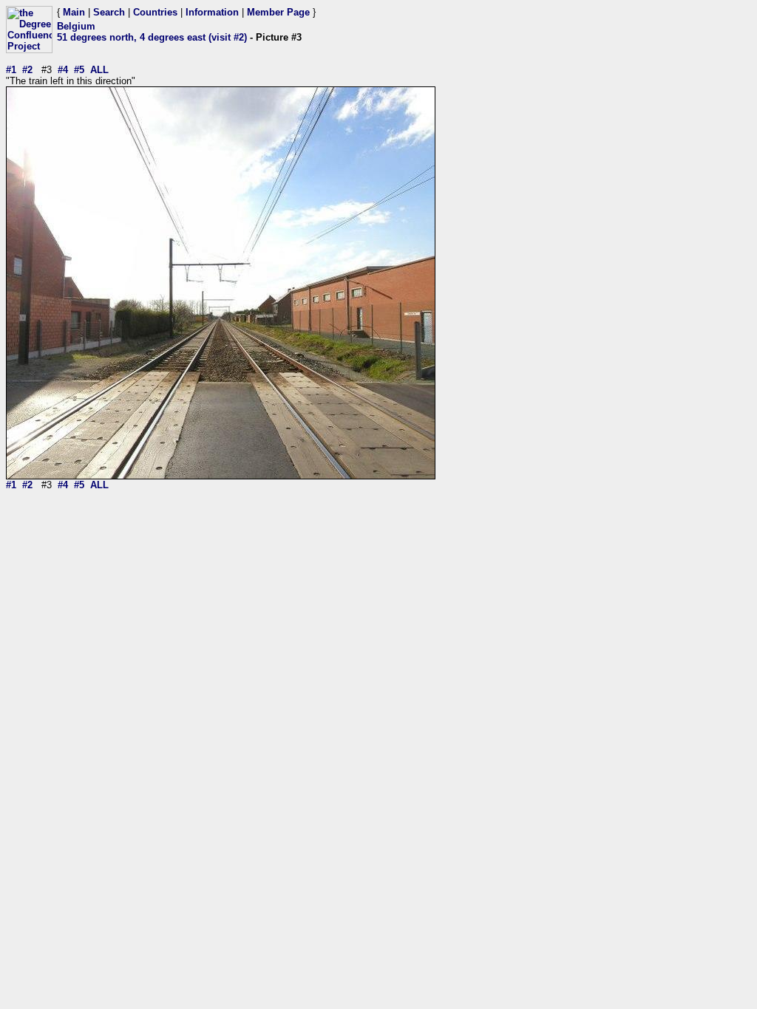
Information (212, 12)
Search (109, 12)
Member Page (278, 12)
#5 (79, 69)
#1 (11, 69)
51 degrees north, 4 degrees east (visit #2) (152, 37)
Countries (155, 12)
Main (74, 12)
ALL (99, 69)
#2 (27, 69)
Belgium (76, 26)
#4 (63, 69)
